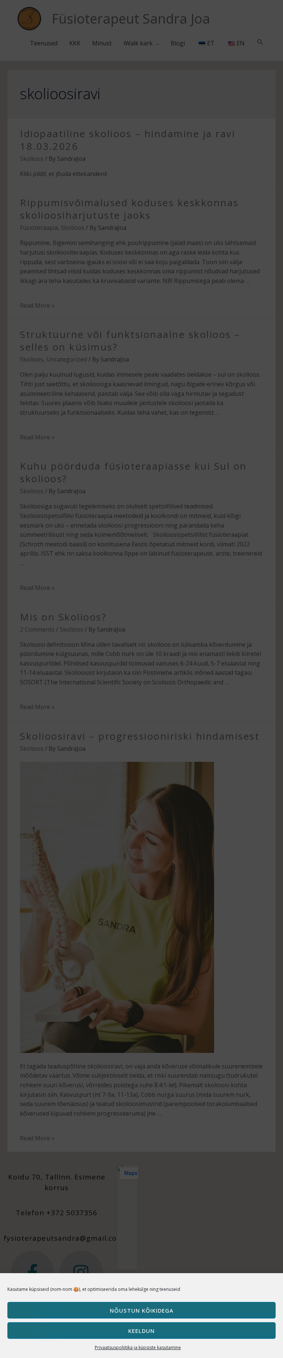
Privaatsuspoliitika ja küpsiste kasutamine (138, 1347)
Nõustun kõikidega (142, 1310)
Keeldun (141, 1330)
